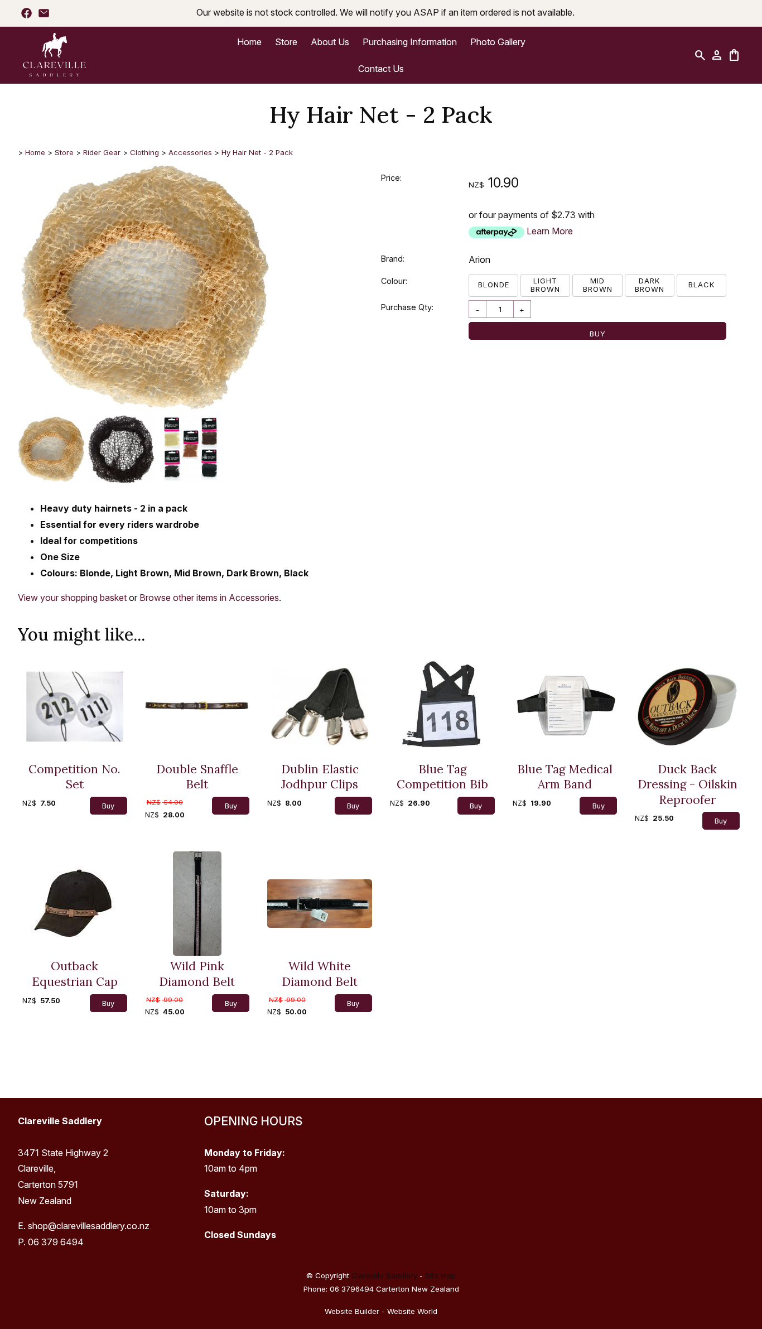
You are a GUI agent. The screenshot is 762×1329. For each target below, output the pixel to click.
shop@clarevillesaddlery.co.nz (88, 1225)
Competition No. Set (74, 777)
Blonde (493, 284)
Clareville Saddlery (384, 1275)
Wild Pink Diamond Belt (197, 974)
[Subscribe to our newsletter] (43, 12)
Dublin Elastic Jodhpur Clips (320, 777)
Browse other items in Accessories (209, 597)
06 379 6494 (56, 1242)
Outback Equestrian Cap (75, 974)
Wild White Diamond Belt (320, 974)
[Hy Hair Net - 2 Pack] (145, 409)
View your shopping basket (72, 597)
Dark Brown (649, 285)
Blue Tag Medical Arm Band (565, 777)
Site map (440, 1275)
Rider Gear (101, 152)
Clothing (144, 152)
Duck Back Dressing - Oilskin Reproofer (687, 784)
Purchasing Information (410, 41)
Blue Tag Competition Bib (442, 777)
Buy (598, 333)
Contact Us (381, 68)
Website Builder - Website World (381, 1311)
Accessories (190, 152)
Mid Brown (598, 285)
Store (286, 41)
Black (701, 284)
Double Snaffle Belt (197, 777)
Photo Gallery (497, 41)
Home (249, 41)
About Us (330, 41)
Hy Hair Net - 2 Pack (257, 152)
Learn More (550, 231)
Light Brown (545, 285)
